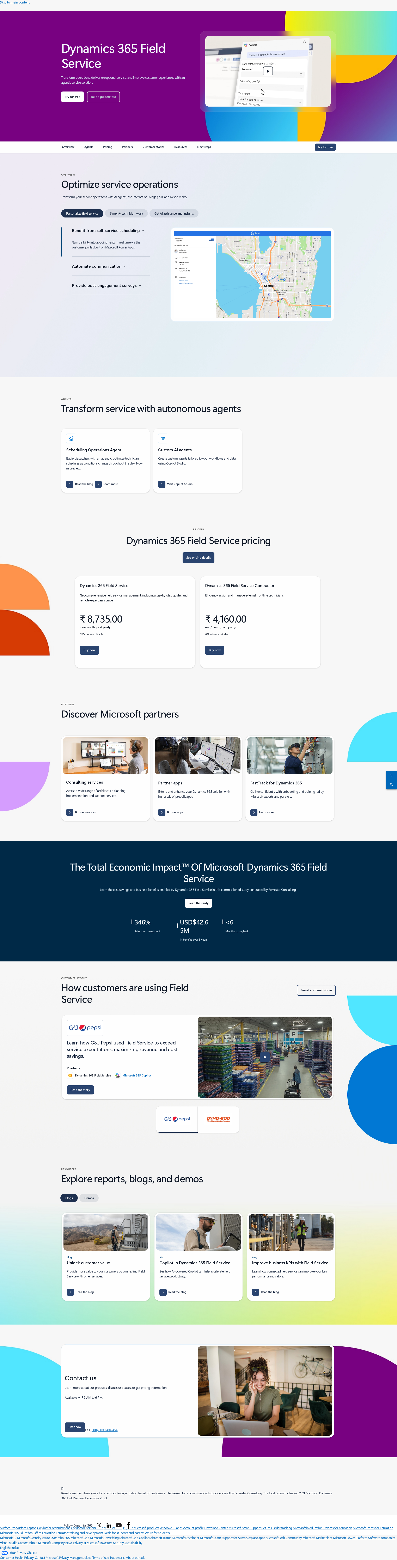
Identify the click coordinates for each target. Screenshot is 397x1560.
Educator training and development (79, 1532)
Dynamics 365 (60, 1537)
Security (118, 1542)
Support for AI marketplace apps (243, 1537)
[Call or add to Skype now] (391, 784)
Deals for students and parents (124, 1532)
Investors (106, 1542)
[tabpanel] (197, 292)
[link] (68, 148)
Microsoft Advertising (104, 1537)
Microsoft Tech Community (284, 1537)
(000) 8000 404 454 (104, 1430)
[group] (197, 1057)
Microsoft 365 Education (16, 1532)
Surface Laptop (26, 1528)
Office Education (44, 1532)
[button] (268, 71)
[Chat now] (391, 775)
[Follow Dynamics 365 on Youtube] (118, 1525)
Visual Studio (8, 1542)
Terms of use (100, 1557)
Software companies (381, 1537)
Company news (61, 1542)
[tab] (82, 213)
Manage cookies (80, 1557)
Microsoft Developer (185, 1537)
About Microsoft (40, 1542)
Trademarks (117, 1557)
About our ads (135, 1557)
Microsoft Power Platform (350, 1537)
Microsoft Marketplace (317, 1537)
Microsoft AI (8, 1537)
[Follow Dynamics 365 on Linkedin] (109, 1525)
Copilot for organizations (53, 1528)
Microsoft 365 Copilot (136, 1075)
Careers (23, 1542)
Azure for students (157, 1532)
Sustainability (133, 1542)
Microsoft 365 (80, 1537)
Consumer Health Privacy (17, 1557)
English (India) (9, 1547)
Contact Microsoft (47, 1557)
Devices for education (337, 1528)
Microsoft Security (29, 1537)
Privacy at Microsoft (86, 1542)
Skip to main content (15, 2)
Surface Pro (8, 1528)
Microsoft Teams (160, 1537)
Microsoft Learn (210, 1537)
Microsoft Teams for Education (373, 1528)
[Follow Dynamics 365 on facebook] (128, 1525)
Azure (46, 1537)
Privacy (64, 1557)
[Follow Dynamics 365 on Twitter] (99, 1525)
